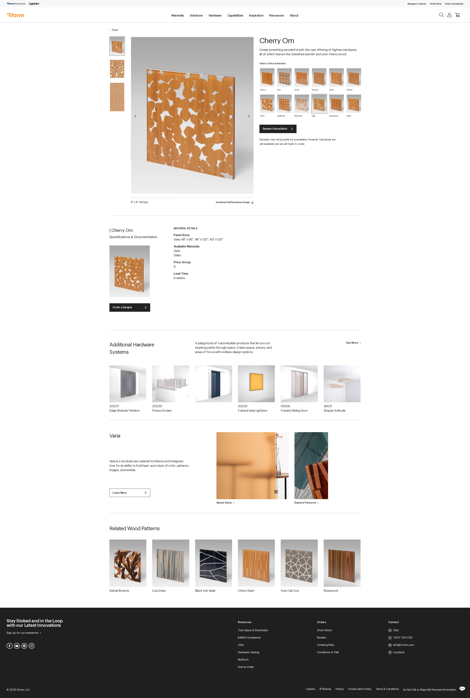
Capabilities (235, 15)
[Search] (441, 15)
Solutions (196, 15)
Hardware (215, 15)
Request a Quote (417, 4)
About (294, 15)
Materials (177, 15)
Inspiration (256, 15)
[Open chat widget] (462, 688)
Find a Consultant (454, 4)
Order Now (436, 4)
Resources (276, 15)
